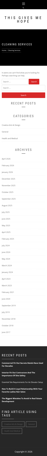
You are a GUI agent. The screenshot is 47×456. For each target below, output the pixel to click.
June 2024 (6, 252)
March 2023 (7, 285)
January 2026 (7, 172)
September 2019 (9, 305)
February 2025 (8, 239)
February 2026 (8, 165)
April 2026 (6, 159)
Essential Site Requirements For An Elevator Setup (22, 382)
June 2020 (6, 299)
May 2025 (6, 225)
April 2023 (6, 279)
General (5, 131)
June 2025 (6, 219)
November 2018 (8, 319)
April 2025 (6, 232)
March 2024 (7, 265)
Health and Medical (10, 138)
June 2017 (6, 332)
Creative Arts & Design (11, 125)
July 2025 (6, 212)
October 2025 (7, 192)
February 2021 (8, 292)
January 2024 (7, 272)
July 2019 (6, 312)
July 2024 (6, 245)
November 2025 (8, 185)
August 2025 (7, 205)
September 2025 (9, 199)
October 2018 (7, 325)
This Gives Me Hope (24, 20)
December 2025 (8, 179)
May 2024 (6, 259)
